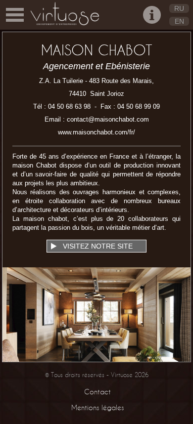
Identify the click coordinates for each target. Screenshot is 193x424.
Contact (97, 391)
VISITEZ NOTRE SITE (97, 246)
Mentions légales (97, 407)
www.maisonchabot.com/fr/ (96, 132)
